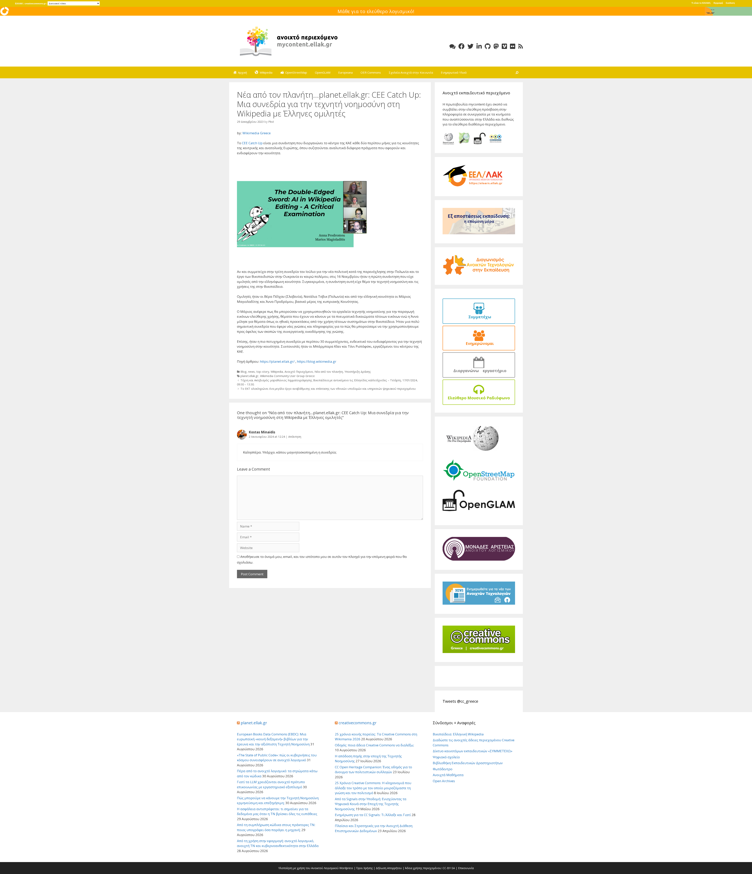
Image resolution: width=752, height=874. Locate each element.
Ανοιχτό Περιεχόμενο (299, 371)
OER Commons (371, 72)
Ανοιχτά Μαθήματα (448, 775)
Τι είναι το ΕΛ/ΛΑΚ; (701, 3)
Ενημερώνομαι (479, 343)
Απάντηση (294, 436)
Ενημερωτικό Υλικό (454, 72)
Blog (243, 371)
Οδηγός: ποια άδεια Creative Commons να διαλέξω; (374, 745)
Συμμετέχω (478, 316)
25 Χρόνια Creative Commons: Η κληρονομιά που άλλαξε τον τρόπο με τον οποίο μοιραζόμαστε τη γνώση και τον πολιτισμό (373, 788)
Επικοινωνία (466, 868)
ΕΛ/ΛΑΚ (19, 3)
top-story (262, 371)
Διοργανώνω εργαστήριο (478, 370)
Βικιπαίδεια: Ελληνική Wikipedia (458, 734)
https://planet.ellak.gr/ (277, 361)
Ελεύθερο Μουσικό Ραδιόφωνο (479, 397)
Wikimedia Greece (256, 133)
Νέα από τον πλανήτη (329, 371)
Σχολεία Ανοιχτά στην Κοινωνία (411, 72)
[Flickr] (512, 46)
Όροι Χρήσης (364, 868)
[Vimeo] (504, 46)
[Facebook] (461, 46)
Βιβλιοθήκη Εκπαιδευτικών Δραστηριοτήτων (468, 763)
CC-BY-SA (449, 868)
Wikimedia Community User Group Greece (287, 376)
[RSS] (520, 46)
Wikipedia (277, 371)
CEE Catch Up (252, 143)
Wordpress (346, 868)
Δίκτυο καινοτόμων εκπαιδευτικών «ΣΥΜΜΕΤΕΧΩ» (472, 751)
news (251, 371)
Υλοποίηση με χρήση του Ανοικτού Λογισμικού (308, 868)
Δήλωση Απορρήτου (389, 868)
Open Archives (444, 781)
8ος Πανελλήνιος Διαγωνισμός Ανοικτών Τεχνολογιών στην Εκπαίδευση (376, 11)
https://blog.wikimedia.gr (316, 361)
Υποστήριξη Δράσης (357, 371)
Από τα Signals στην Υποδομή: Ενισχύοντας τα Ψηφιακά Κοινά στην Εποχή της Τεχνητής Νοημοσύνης (370, 804)
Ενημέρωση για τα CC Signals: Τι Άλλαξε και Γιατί (373, 815)
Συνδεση (730, 3)
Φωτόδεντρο (442, 769)
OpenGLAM (322, 72)
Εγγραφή (718, 3)
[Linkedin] (479, 46)
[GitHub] (488, 46)
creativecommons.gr (35, 3)
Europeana (345, 72)
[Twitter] (470, 46)
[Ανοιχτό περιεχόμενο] (288, 41)
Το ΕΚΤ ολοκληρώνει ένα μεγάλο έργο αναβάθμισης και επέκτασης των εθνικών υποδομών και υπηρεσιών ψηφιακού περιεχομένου (328, 389)
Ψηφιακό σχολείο (446, 757)
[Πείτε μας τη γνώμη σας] (452, 46)
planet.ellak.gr (249, 376)
